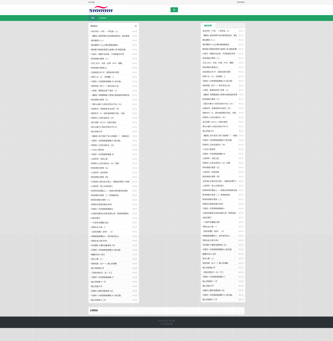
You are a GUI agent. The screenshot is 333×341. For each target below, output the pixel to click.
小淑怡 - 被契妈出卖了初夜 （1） (104, 91)
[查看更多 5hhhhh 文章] (136, 26)
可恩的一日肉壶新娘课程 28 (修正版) (106, 81)
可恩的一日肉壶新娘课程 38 (102, 154)
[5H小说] (102, 10)
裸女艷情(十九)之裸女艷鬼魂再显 (104, 45)
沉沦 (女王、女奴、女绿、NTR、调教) (106, 63)
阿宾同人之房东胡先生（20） (103, 118)
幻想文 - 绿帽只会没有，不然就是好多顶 (107, 54)
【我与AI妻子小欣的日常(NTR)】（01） (107, 104)
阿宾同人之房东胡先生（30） (103, 145)
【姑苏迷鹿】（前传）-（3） (102, 232)
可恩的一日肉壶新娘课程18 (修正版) (106, 141)
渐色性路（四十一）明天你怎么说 (105, 86)
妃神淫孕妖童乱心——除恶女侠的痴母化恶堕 (109, 191)
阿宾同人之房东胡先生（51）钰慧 (105, 163)
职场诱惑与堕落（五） (100, 168)
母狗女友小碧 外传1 (99, 241)
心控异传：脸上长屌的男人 (102, 186)
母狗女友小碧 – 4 (98, 227)
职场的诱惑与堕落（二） (101, 200)
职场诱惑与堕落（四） (100, 177)
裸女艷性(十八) (97, 40)
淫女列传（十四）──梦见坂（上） (105, 31)
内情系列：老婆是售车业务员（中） (105, 109)
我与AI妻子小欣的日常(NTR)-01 (104, 127)
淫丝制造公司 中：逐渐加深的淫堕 (105, 72)
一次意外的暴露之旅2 (100, 223)
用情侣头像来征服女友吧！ (102, 204)
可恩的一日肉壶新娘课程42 (102, 209)
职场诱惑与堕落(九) (99, 68)
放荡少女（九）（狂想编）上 (102, 77)
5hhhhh (103, 18)
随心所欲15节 (96, 131)
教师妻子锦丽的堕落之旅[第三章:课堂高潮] (108, 50)
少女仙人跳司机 (97, 150)
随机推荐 (208, 25)
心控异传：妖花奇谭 (99, 172)
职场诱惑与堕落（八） (100, 59)
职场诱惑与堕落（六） (100, 100)
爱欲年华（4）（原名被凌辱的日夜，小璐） (108, 113)
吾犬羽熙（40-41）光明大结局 (103, 122)
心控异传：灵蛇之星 (99, 159)
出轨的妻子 (95, 218)
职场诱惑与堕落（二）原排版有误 (105, 195)
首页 (93, 18)
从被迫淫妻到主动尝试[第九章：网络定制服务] (110, 213)
